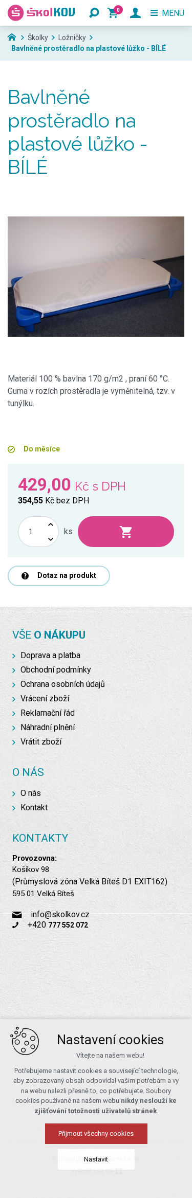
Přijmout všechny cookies (96, 1133)
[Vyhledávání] (94, 13)
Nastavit (96, 1159)
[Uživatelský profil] (135, 13)
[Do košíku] (126, 531)
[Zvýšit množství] (50, 524)
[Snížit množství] (50, 539)
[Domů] (14, 36)
